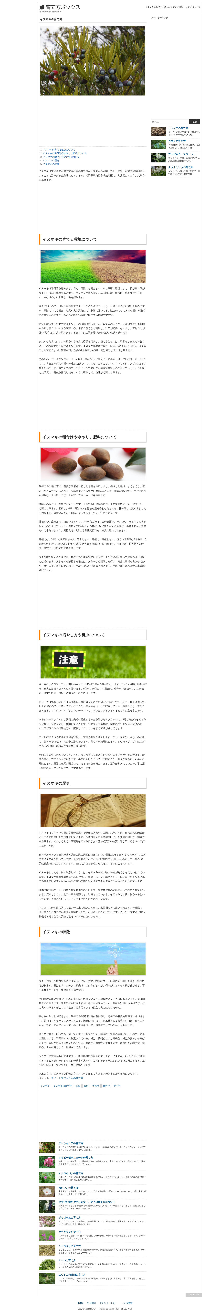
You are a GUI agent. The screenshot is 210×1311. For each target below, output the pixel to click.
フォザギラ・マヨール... (181, 154)
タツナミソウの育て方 (180, 167)
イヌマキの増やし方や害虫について (61, 157)
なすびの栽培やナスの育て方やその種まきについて (87, 1201)
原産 (77, 1086)
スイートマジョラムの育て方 (67, 1078)
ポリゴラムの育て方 (70, 1217)
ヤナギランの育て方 (70, 1231)
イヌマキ (45, 1086)
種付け (106, 1086)
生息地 (95, 1086)
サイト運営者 (127, 1303)
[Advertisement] (93, 122)
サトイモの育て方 (178, 128)
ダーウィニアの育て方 (71, 1143)
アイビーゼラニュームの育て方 (76, 1157)
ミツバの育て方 (67, 1260)
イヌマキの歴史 (51, 160)
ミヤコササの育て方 (70, 1246)
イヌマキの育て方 (62, 1086)
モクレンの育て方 (68, 1187)
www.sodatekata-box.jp (101, 1309)
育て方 (117, 1086)
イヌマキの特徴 (51, 164)
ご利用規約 (91, 1303)
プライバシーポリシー (109, 1303)
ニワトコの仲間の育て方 (72, 1274)
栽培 (86, 1086)
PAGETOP (194, 1294)
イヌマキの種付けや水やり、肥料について (65, 153)
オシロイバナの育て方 (71, 1173)
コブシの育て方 (177, 141)
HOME (80, 1303)
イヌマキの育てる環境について (59, 149)
